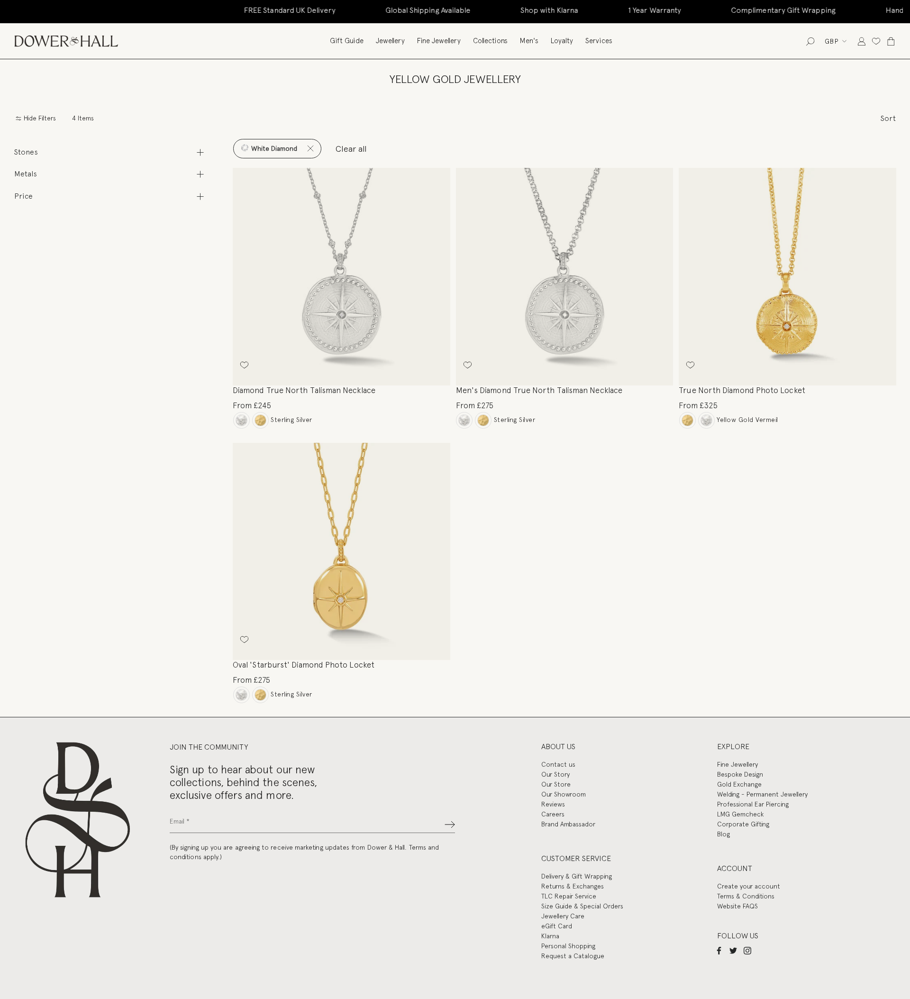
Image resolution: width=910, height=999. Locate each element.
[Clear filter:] (310, 149)
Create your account (748, 886)
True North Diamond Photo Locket (742, 390)
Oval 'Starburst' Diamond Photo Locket (303, 664)
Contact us (558, 764)
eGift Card (556, 926)
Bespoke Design (740, 774)
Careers (552, 814)
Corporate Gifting (743, 824)
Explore (733, 746)
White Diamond (273, 148)
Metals (25, 173)
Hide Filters (39, 118)
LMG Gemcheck (740, 814)
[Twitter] (733, 950)
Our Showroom (563, 794)
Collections (490, 41)
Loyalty (562, 41)
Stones (26, 151)
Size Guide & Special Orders (582, 906)
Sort (888, 118)
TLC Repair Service (568, 896)
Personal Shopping (568, 946)
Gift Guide (347, 41)
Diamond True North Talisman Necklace (304, 390)
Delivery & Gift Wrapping (576, 876)
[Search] (810, 41)
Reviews (553, 804)
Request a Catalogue (572, 956)
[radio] (241, 420)
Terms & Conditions (745, 896)
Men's (529, 41)
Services (598, 41)
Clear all (351, 149)
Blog (723, 834)
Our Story (555, 774)
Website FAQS (737, 906)
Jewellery (390, 41)
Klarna (550, 936)
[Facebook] (719, 950)
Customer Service (576, 858)
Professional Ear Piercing (753, 804)
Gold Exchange (739, 784)
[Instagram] (747, 950)
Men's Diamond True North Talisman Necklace (539, 390)
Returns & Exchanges (572, 886)
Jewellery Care (562, 916)
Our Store (556, 784)
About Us (558, 746)
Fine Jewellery (439, 41)
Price (23, 196)
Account (734, 868)
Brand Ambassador (568, 824)
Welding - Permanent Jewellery (762, 794)
